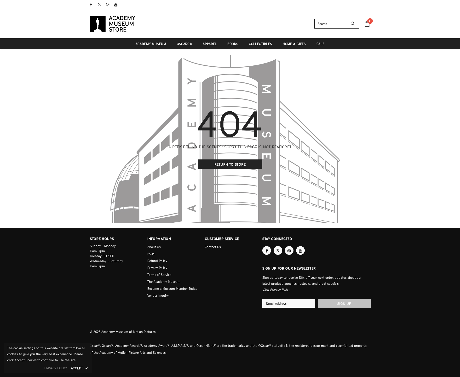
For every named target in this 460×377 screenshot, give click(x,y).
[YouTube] (117, 5)
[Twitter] (101, 5)
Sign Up (344, 304)
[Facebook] (93, 5)
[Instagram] (109, 5)
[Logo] (112, 24)
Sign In (365, 4)
